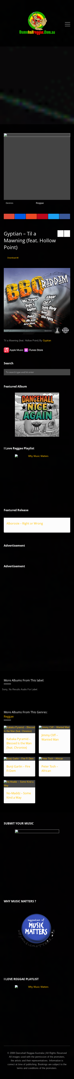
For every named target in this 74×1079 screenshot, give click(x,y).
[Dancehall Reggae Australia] (37, 24)
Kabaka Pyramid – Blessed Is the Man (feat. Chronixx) (19, 743)
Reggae (40, 203)
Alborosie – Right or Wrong (24, 523)
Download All (12, 258)
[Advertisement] (37, 85)
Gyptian (47, 340)
